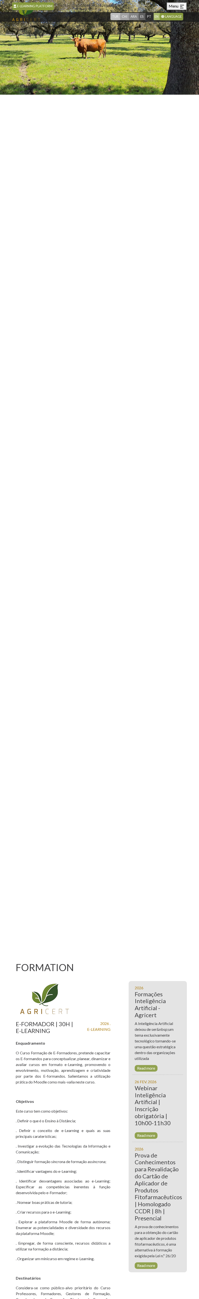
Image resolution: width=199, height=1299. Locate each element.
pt (149, 16)
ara (134, 16)
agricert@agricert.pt (73, 10)
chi (124, 16)
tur (115, 16)
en (156, 16)
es (142, 16)
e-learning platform (34, 6)
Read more (146, 1068)
